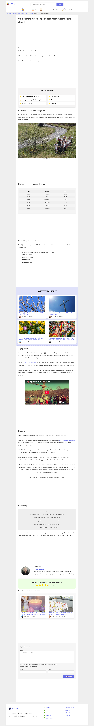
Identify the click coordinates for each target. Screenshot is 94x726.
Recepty (45, 9)
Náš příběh (67, 715)
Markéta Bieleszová (39, 569)
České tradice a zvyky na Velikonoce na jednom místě (22, 13)
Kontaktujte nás (68, 710)
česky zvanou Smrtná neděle (67, 440)
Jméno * (21, 669)
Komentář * (22, 650)
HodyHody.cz (8, 13)
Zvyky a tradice (69, 9)
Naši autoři (67, 713)
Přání (36, 9)
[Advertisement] (47, 36)
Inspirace (27, 9)
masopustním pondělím (29, 362)
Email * (49, 669)
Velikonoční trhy (56, 9)
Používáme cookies (69, 707)
